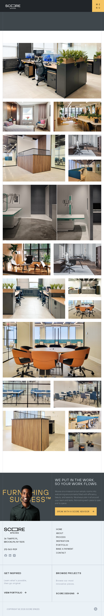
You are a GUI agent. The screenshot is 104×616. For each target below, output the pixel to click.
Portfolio (62, 545)
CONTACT (61, 552)
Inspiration (62, 541)
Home (59, 529)
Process (61, 537)
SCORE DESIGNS (65, 593)
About (59, 533)
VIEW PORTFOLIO (13, 592)
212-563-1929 (10, 549)
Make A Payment (64, 548)
